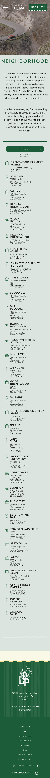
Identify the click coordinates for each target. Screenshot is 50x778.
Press (25, 731)
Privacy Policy (25, 755)
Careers (25, 745)
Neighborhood (25, 61)
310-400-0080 (31, 707)
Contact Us (25, 727)
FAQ (25, 750)
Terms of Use (25, 736)
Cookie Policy (25, 759)
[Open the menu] (5, 7)
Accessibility (25, 741)
